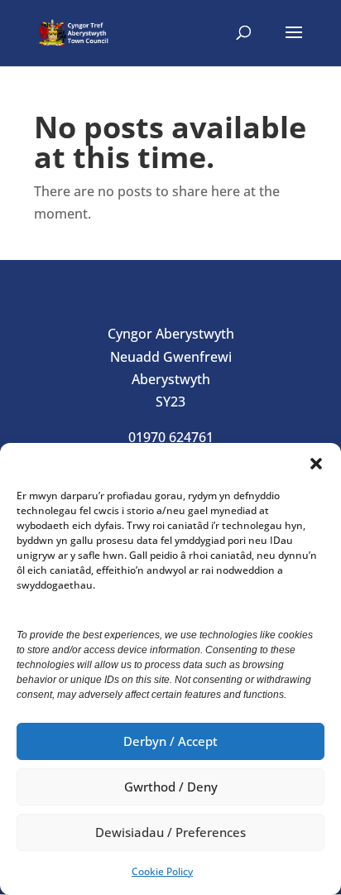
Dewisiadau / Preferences (170, 832)
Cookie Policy (162, 871)
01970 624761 (171, 437)
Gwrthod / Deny (171, 786)
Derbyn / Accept (170, 741)
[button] (316, 463)
